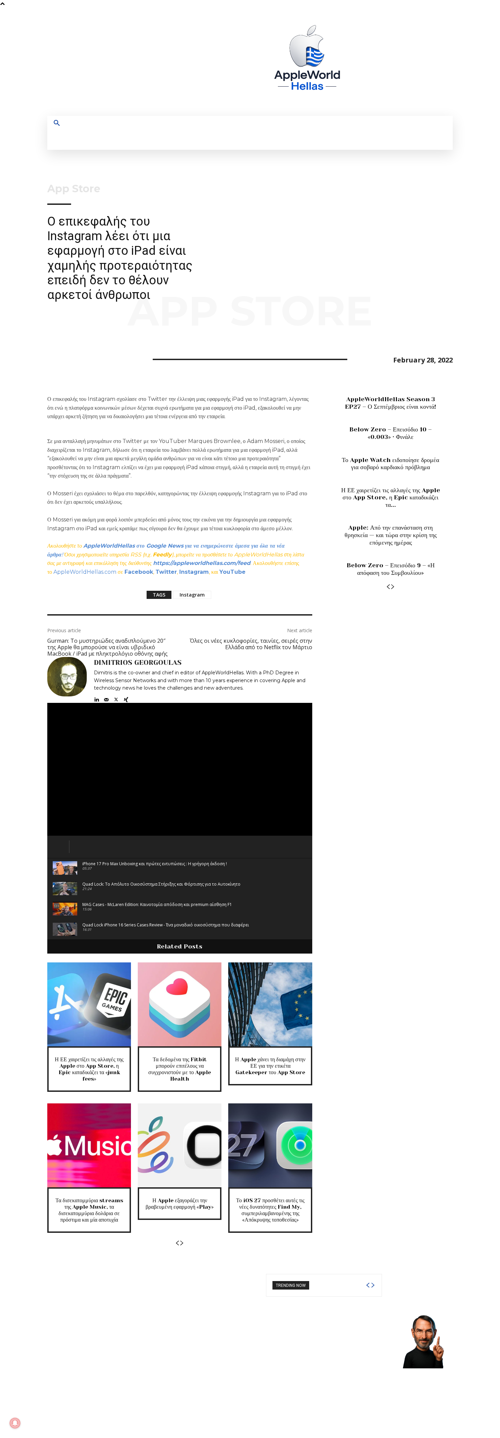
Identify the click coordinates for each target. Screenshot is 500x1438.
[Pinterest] (85, 358)
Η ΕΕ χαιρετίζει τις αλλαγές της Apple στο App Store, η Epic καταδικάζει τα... (390, 497)
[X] (412, 61)
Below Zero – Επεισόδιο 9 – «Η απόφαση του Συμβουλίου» (391, 569)
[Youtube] (425, 61)
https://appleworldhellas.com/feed (201, 563)
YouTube (232, 572)
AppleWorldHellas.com (84, 572)
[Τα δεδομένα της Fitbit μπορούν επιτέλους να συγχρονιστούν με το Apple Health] (179, 1004)
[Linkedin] (96, 697)
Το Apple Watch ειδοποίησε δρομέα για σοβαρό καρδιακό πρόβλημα (390, 464)
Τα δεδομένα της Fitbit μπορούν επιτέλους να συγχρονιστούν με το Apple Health (179, 1069)
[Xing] (126, 697)
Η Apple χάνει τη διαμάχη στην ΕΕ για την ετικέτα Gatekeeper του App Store (270, 1066)
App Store (73, 189)
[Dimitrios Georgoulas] (67, 680)
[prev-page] (177, 1243)
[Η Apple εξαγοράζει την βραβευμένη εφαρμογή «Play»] (179, 1145)
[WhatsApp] (101, 358)
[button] (56, 123)
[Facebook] (375, 61)
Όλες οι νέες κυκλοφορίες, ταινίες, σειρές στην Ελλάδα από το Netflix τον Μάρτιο (251, 644)
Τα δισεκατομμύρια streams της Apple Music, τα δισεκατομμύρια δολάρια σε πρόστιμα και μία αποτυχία (89, 1210)
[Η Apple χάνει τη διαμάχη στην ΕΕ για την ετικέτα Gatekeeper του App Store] (270, 1004)
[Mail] (106, 697)
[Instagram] (387, 61)
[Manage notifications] (15, 1423)
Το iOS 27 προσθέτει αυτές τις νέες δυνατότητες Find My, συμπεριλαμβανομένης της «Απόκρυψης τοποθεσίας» (270, 1210)
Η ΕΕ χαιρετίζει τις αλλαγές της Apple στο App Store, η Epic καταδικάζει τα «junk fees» (89, 1069)
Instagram (192, 594)
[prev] (367, 1285)
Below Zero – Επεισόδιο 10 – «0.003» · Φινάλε (390, 433)
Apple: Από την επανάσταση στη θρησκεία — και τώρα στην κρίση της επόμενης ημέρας (391, 535)
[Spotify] (400, 61)
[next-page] (182, 1243)
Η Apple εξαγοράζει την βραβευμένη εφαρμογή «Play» (180, 1203)
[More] (117, 358)
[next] (373, 1285)
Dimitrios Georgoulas (138, 662)
